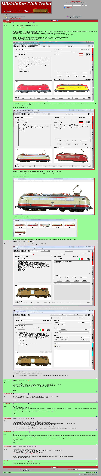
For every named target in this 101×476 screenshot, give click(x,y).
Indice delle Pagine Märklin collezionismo (15, 16)
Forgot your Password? (68, 8)
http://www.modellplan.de (18, 27)
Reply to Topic (78, 16)
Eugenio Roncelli (8, 393)
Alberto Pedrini (7, 22)
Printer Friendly (74, 17)
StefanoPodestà (7, 431)
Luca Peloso (7, 380)
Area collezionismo (11, 17)
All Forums (7, 14)
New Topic (70, 16)
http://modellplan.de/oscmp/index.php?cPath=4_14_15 (25, 453)
